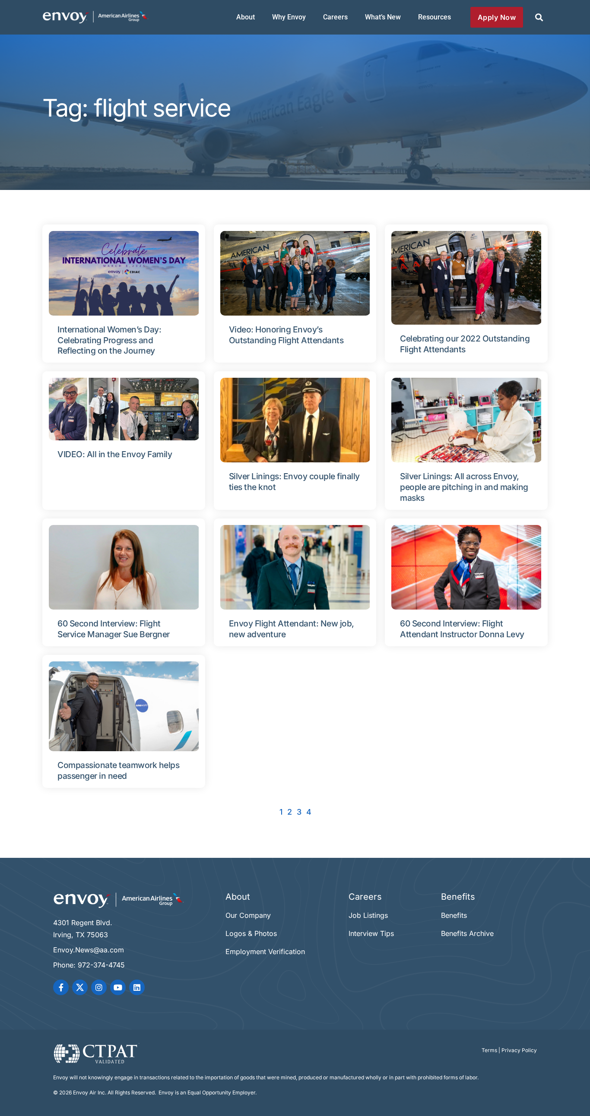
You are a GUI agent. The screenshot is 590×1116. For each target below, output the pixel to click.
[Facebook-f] (61, 987)
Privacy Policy (519, 1050)
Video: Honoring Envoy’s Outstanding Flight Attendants (286, 334)
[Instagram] (99, 987)
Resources (434, 17)
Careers (335, 17)
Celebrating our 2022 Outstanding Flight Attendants (465, 343)
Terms (489, 1050)
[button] (539, 17)
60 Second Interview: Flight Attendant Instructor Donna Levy (462, 628)
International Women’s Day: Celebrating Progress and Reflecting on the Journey (109, 340)
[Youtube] (118, 987)
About (245, 17)
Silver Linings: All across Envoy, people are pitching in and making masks (464, 487)
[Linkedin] (137, 987)
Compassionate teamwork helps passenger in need (118, 770)
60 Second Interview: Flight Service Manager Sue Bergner (113, 628)
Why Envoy (289, 17)
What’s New (383, 17)
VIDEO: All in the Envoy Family (114, 454)
